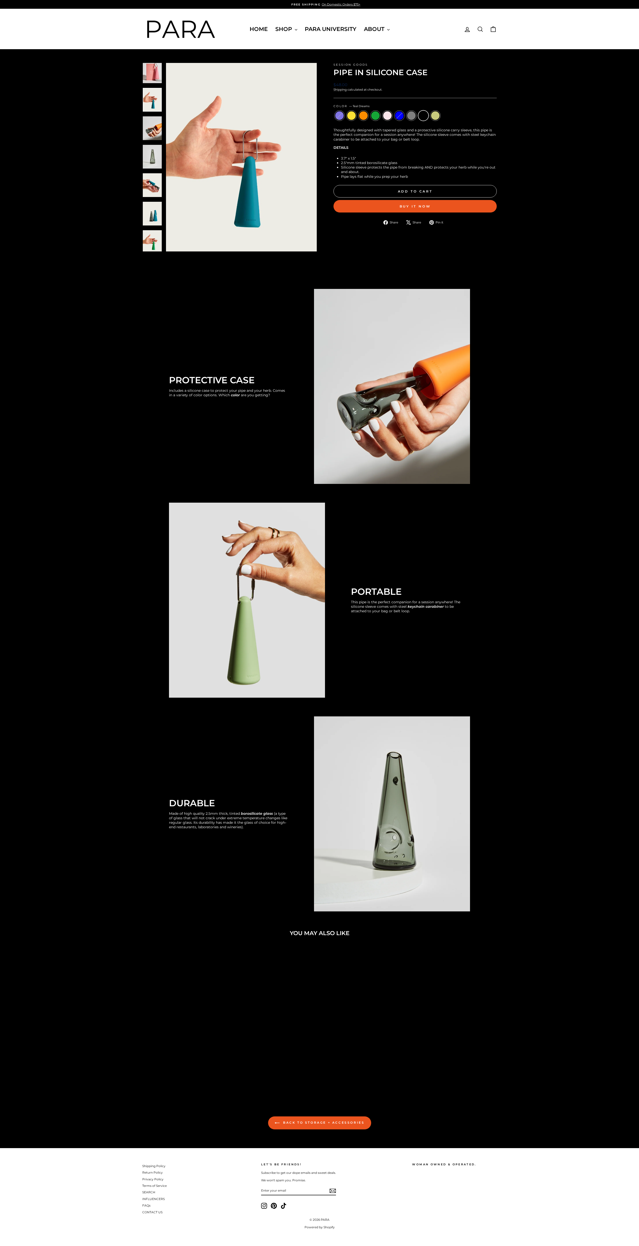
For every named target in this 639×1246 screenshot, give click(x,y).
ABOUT (375, 29)
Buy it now (415, 206)
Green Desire (375, 116)
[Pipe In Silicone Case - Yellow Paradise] (164, 1074)
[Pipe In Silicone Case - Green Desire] (177, 1074)
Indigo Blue (399, 116)
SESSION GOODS (350, 64)
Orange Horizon (363, 116)
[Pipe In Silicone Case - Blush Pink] (184, 1074)
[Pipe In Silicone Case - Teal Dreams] (204, 1074)
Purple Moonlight (339, 116)
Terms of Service (154, 1186)
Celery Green (435, 116)
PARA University (330, 29)
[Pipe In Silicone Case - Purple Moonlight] (157, 1074)
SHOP (284, 29)
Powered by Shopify (320, 1227)
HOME (259, 29)
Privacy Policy (152, 1179)
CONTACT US (152, 1212)
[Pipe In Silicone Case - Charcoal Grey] (198, 1074)
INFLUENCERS (153, 1199)
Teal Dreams (423, 116)
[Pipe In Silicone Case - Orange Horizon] (171, 1074)
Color (351, 106)
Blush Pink (387, 116)
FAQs (146, 1205)
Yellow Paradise (351, 116)
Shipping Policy (153, 1166)
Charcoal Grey (411, 116)
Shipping (340, 89)
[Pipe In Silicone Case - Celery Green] (211, 1074)
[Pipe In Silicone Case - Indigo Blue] (191, 1074)
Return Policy (152, 1172)
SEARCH (148, 1192)
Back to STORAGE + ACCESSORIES (323, 1122)
